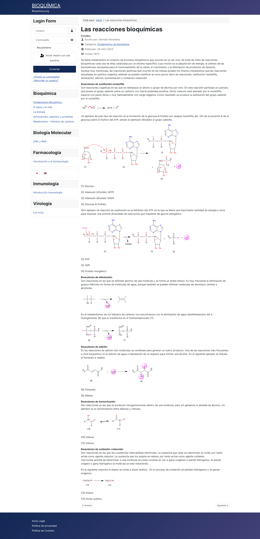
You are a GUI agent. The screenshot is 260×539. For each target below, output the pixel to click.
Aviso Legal (38, 520)
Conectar (54, 69)
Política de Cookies (43, 530)
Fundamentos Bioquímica (47, 102)
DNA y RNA (39, 141)
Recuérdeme (44, 47)
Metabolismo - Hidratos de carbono (53, 121)
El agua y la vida (42, 107)
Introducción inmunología (47, 192)
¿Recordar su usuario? (45, 80)
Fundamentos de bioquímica (113, 44)
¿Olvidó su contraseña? (46, 76)
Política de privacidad (44, 525)
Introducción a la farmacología (50, 161)
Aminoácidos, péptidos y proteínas (53, 116)
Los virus (38, 212)
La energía (39, 111)
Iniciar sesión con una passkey (57, 58)
